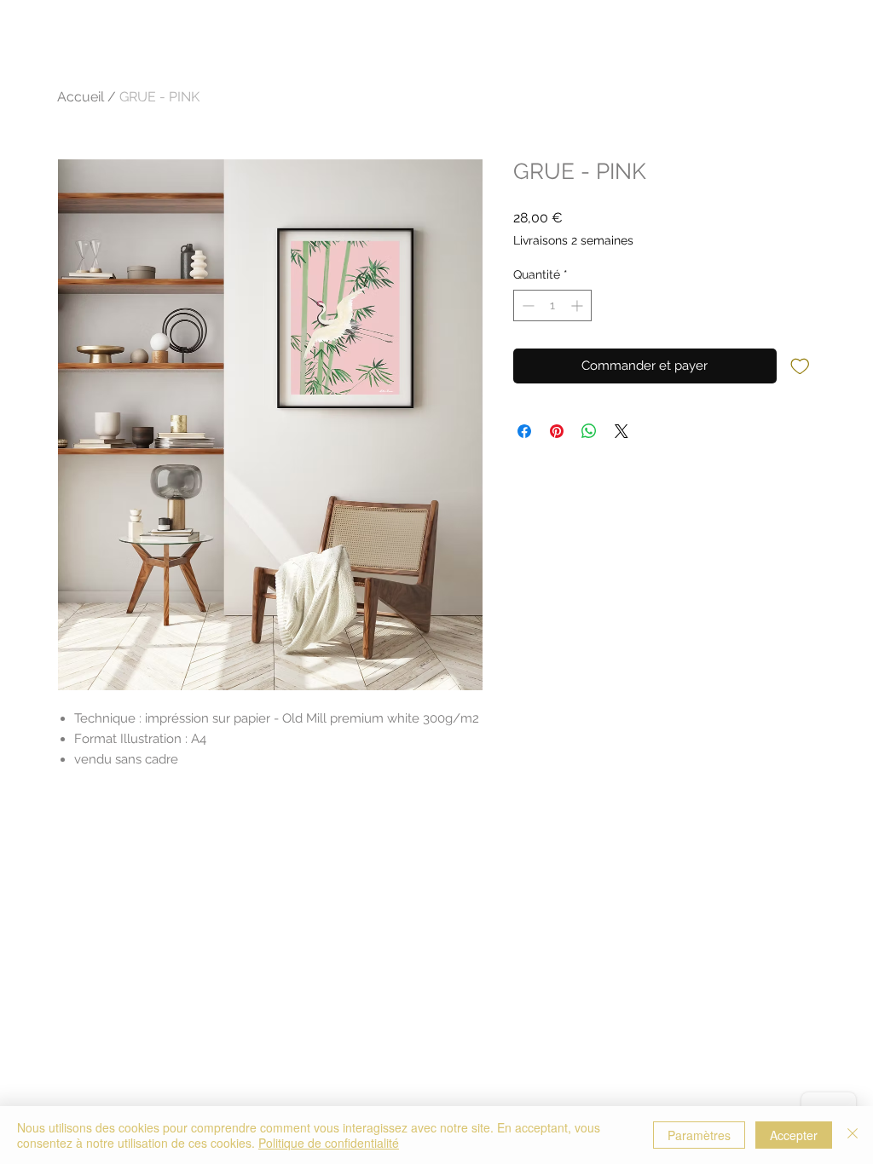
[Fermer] (852, 1135)
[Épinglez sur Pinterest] (556, 431)
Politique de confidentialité (328, 1142)
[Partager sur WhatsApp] (589, 431)
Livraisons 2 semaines (573, 240)
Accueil (80, 97)
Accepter (794, 1135)
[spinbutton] (552, 305)
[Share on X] (621, 431)
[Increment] (578, 305)
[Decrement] (526, 305)
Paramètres (699, 1135)
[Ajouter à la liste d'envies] (800, 365)
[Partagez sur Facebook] (524, 431)
